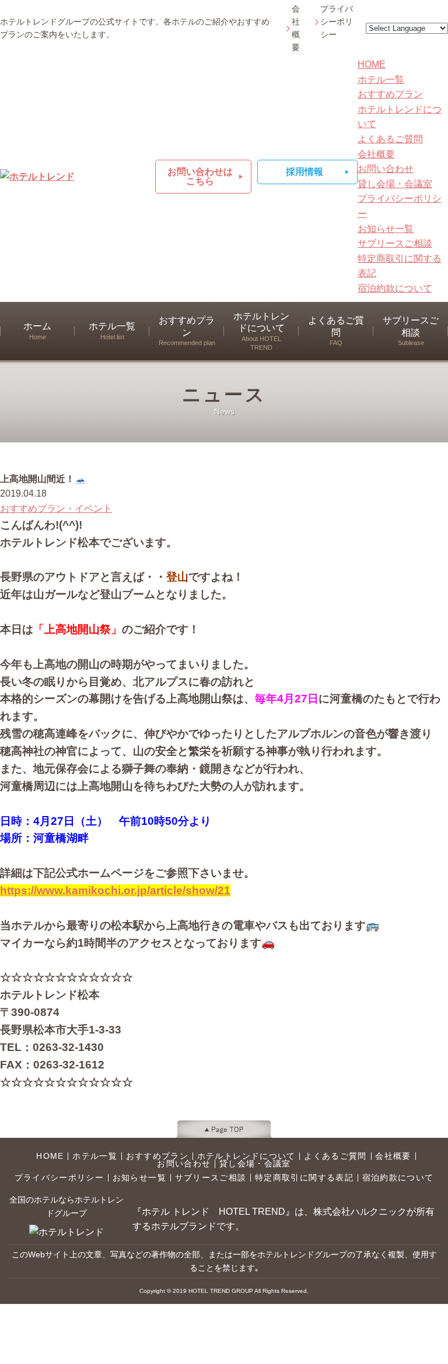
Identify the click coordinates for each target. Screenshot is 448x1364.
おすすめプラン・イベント (56, 509)
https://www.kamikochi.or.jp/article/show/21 (115, 890)
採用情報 (304, 172)
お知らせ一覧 (386, 229)
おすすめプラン (390, 94)
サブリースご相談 (395, 243)
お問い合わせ (386, 169)
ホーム (37, 330)
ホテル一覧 (381, 80)
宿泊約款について (395, 288)
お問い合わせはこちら (200, 176)
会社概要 (296, 28)
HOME (372, 64)
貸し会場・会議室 (395, 184)
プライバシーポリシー (336, 22)
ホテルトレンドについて (261, 331)
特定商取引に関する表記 (304, 1178)
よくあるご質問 (390, 139)
